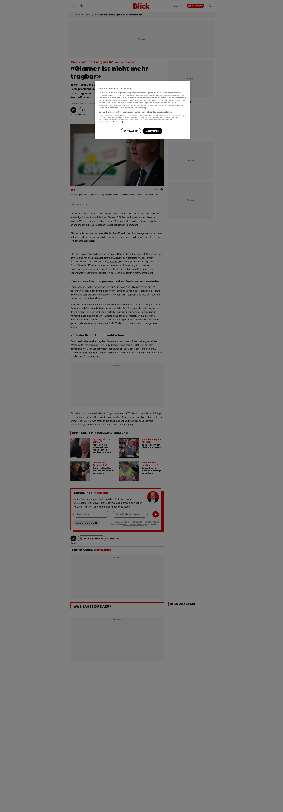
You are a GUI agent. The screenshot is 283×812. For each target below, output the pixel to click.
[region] (142, 110)
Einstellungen (131, 131)
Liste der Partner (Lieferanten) (111, 122)
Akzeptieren (152, 131)
